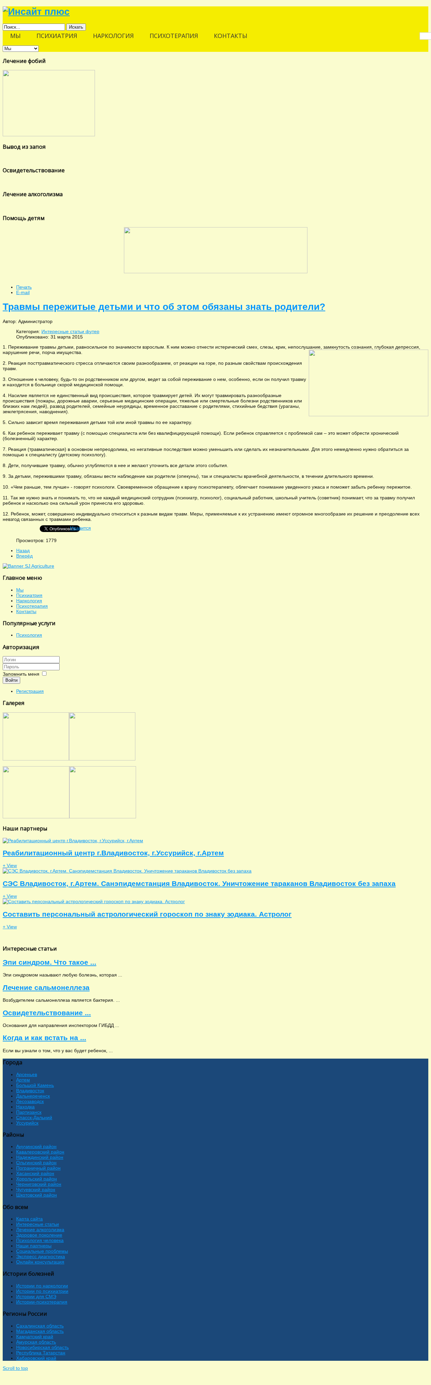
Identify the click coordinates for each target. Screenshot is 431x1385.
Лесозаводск (30, 1101)
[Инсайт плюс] (36, 11)
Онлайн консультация (40, 1262)
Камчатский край (34, 1336)
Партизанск (28, 1112)
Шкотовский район (36, 1195)
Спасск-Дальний (34, 1117)
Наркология (29, 600)
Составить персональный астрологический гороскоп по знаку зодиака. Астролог (147, 914)
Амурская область (36, 1342)
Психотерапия (32, 606)
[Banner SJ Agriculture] (28, 566)
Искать (76, 27)
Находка (25, 1106)
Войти (11, 680)
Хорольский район (36, 1178)
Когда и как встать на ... (44, 1037)
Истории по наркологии (42, 1285)
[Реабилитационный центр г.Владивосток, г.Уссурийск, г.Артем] (73, 840)
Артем (23, 1079)
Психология (29, 635)
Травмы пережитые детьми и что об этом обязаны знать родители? (164, 306)
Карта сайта (29, 1218)
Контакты (26, 611)
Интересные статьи (37, 1224)
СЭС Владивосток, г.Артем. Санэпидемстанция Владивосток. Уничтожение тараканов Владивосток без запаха (199, 883)
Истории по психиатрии (42, 1291)
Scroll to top (15, 1368)
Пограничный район (38, 1168)
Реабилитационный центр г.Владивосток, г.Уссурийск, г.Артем (113, 853)
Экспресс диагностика (40, 1256)
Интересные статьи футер (70, 331)
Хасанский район (35, 1173)
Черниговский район (38, 1184)
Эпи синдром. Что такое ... (49, 962)
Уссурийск (27, 1123)
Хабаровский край (36, 1358)
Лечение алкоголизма (40, 1229)
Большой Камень (35, 1085)
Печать (24, 287)
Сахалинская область (40, 1325)
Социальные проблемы (42, 1251)
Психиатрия (29, 595)
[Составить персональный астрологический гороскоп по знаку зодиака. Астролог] (94, 901)
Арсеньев (26, 1074)
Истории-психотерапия (41, 1302)
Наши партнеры (34, 1245)
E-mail (23, 292)
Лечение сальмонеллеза (46, 987)
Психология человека (40, 1240)
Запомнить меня (21, 674)
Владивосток (30, 1090)
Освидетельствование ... (47, 1013)
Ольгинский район (36, 1162)
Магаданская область (40, 1331)
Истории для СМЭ (36, 1296)
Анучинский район (36, 1146)
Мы (20, 590)
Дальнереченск (33, 1096)
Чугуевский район (35, 1189)
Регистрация (30, 691)
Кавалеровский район (40, 1152)
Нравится (80, 528)
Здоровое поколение (39, 1235)
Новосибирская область (42, 1347)
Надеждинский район (39, 1157)
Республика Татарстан (40, 1352)
